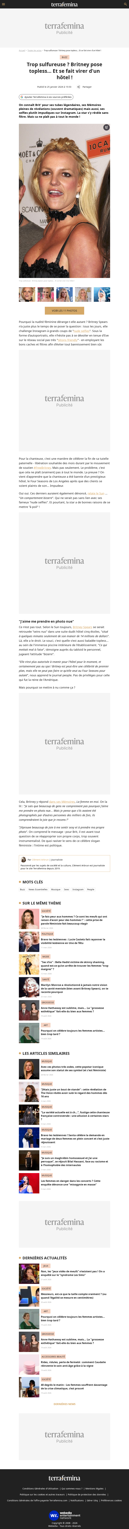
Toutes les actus (35, 50)
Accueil (22, 50)
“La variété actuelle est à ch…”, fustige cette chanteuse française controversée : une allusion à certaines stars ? (75, 1116)
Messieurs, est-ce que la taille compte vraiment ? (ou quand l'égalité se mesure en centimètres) (74, 1295)
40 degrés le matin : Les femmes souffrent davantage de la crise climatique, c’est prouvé (74, 1386)
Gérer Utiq (92, 1500)
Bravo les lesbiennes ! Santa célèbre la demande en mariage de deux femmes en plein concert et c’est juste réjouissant (75, 1138)
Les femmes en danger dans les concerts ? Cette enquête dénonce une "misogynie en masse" (70, 1182)
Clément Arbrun (40, 859)
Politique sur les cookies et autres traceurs (42, 1494)
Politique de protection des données (87, 1494)
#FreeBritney (42, 468)
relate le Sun (96, 493)
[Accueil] (64, 4)
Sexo (66, 889)
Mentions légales (94, 1488)
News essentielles (38, 889)
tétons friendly (68, 340)
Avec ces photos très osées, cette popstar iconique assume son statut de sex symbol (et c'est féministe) (73, 1068)
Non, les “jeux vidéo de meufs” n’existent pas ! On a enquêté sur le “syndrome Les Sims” (73, 1273)
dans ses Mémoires (62, 802)
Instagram (78, 889)
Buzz (22, 889)
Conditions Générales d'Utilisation (40, 1488)
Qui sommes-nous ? (72, 1488)
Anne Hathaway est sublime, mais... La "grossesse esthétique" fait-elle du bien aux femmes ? (72, 1009)
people (90, 889)
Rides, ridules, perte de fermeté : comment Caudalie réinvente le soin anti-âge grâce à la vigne (73, 1363)
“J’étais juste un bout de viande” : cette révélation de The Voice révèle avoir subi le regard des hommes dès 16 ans (74, 1093)
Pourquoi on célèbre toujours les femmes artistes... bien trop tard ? (73, 1032)
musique (55, 889)
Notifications (77, 1500)
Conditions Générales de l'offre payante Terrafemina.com (37, 1500)
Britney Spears (82, 627)
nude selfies (81, 331)
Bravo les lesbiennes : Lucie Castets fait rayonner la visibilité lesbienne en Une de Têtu (73, 941)
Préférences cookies (111, 1500)
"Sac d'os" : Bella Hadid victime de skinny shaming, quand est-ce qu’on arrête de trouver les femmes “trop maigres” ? (74, 965)
